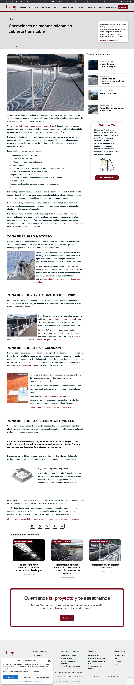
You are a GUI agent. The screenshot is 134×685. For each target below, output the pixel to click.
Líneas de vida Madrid (111, 676)
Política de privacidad (60, 681)
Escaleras (34, 1)
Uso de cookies (75, 681)
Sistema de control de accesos (95, 667)
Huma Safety (119, 651)
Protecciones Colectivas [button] (64, 7)
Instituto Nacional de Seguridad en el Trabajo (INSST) (35, 126)
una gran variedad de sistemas (54, 397)
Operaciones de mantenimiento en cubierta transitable (112, 81)
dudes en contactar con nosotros (70, 223)
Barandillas (15, 1)
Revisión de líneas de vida (97, 658)
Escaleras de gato (66, 658)
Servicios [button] (91, 7)
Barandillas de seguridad (68, 655)
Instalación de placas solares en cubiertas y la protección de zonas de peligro (67, 568)
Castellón (62, 1)
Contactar (67, 618)
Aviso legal (39, 681)
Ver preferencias (43, 677)
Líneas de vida (38, 655)
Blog (101, 7)
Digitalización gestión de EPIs (97, 662)
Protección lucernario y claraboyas (68, 662)
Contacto (123, 7)
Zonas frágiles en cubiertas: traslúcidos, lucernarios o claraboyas (28, 567)
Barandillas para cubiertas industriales (105, 566)
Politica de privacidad (29, 681)
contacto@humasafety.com (107, 1)
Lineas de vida (6, 1)
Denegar (27, 677)
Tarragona (70, 1)
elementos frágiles (30, 365)
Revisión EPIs (25, 1)
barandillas (48, 381)
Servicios (92, 651)
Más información (106, 178)
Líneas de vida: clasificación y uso (108, 65)
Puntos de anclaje (108, 93)
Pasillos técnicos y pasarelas (70, 666)
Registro (117, 664)
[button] (50, 660)
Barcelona (78, 1)
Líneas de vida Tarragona (76, 676)
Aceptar (11, 677)
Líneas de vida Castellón (58, 676)
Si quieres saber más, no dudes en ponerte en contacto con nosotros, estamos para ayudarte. (43, 519)
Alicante (47, 1)
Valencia (54, 1)
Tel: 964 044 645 (127, 1)
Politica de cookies (17, 681)
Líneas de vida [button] (24, 7)
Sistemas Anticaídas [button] (42, 7)
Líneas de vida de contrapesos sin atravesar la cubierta (51, 408)
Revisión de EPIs (93, 655)
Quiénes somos (119, 655)
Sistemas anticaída (41, 651)
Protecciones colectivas (23, 541)
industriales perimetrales (63, 319)
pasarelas (38, 381)
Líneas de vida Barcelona (94, 676)
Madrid (85, 1)
